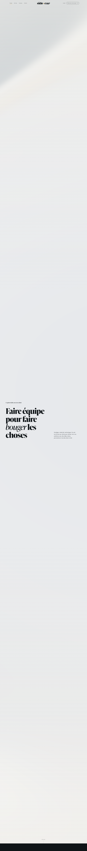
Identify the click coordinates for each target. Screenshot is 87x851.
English (64, 3)
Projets (11, 3)
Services (15, 3)
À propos (20, 3)
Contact (25, 3)
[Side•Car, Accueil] (43, 3)
